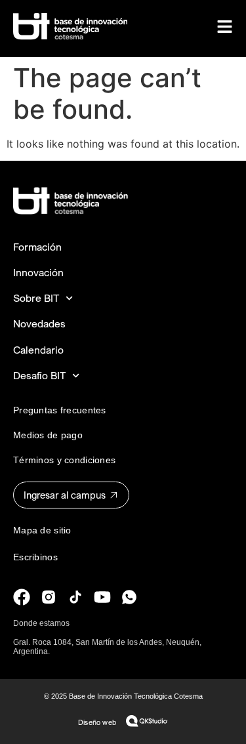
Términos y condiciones (64, 460)
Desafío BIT (39, 375)
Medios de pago (48, 435)
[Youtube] (102, 597)
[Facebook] (21, 597)
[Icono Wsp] (129, 597)
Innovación (38, 272)
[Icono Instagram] (48, 597)
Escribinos (35, 557)
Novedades (39, 324)
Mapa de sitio (42, 530)
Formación (37, 247)
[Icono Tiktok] (75, 597)
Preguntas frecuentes (59, 410)
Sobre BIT (36, 298)
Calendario (38, 350)
